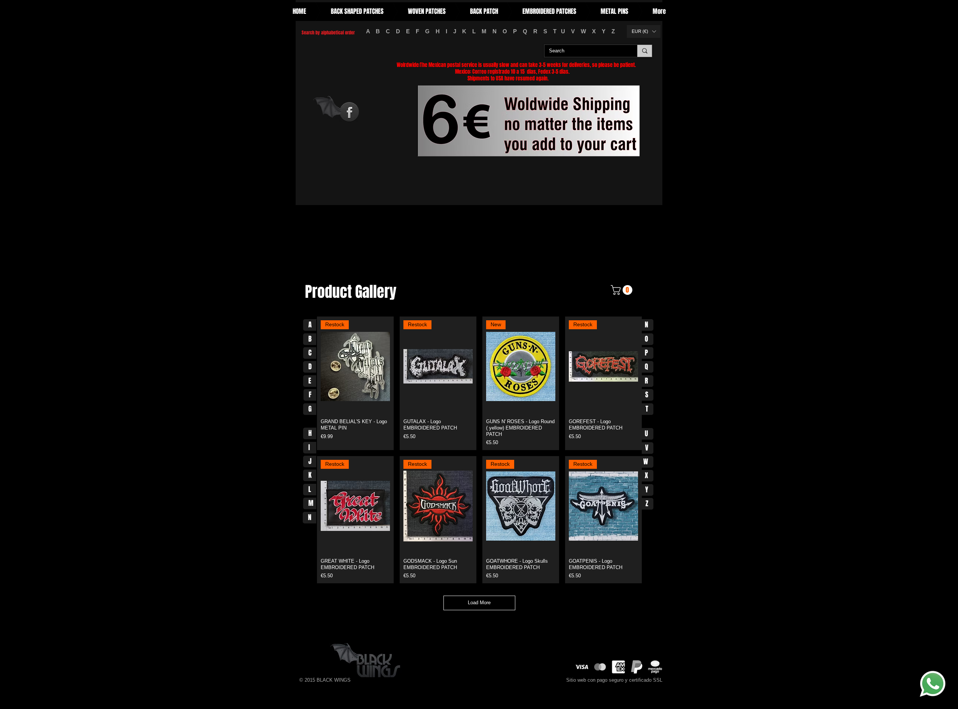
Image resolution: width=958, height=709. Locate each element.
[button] (643, 31)
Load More (479, 602)
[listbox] (643, 31)
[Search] (644, 51)
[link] (623, 290)
